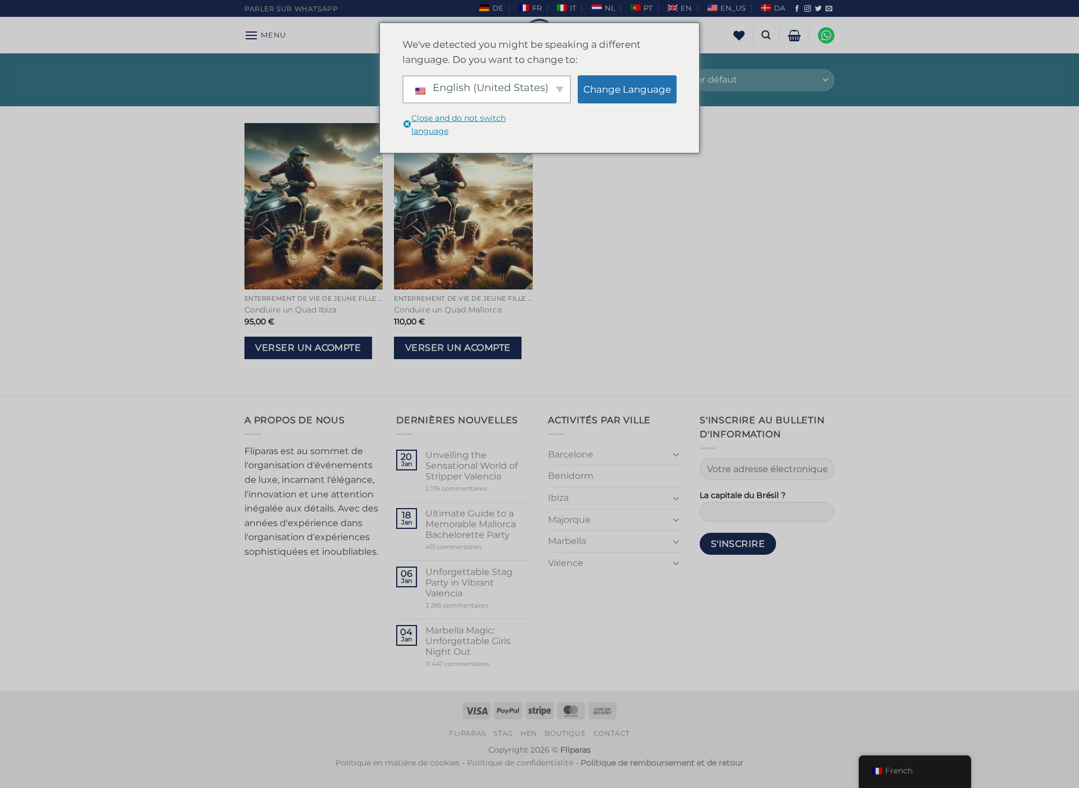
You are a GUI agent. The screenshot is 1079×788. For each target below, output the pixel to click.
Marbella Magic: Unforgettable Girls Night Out (468, 641)
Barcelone (570, 454)
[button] (265, 35)
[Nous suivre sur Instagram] (807, 9)
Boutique (565, 733)
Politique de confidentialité (520, 763)
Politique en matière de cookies (398, 763)
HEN (528, 733)
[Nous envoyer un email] (829, 9)
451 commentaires (472, 547)
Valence (565, 563)
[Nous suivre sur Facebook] (797, 9)
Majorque (569, 519)
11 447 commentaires (478, 664)
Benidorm (570, 475)
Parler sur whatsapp (291, 8)
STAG (503, 733)
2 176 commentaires (473, 488)
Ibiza (558, 497)
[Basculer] (676, 454)
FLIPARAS (467, 733)
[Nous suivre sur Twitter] (818, 9)
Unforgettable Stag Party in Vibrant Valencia (469, 583)
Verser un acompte (308, 347)
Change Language (627, 89)
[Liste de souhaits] (739, 35)
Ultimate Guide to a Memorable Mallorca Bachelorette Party (470, 524)
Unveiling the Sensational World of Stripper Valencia (471, 466)
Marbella (567, 541)
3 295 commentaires (478, 605)
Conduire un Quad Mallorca (448, 310)
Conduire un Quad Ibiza (290, 310)
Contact (611, 733)
